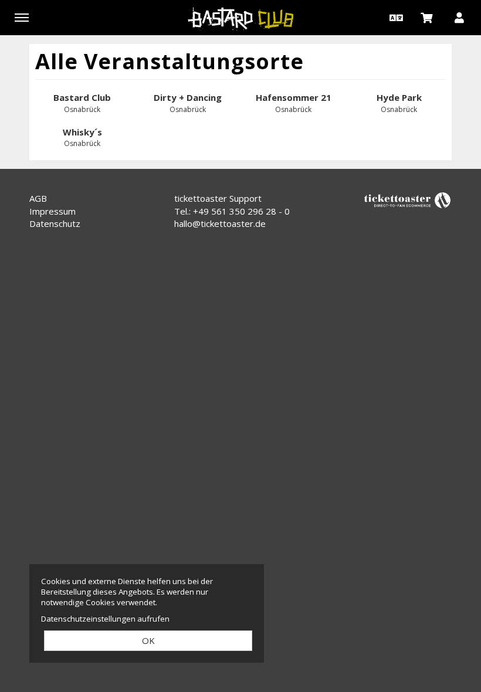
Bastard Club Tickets (240, 18)
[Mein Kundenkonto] (459, 17)
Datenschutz (54, 223)
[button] (395, 17)
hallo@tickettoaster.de (220, 223)
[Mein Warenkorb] (427, 17)
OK (148, 640)
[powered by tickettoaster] (408, 200)
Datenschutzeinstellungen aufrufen (105, 618)
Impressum (52, 211)
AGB (38, 198)
